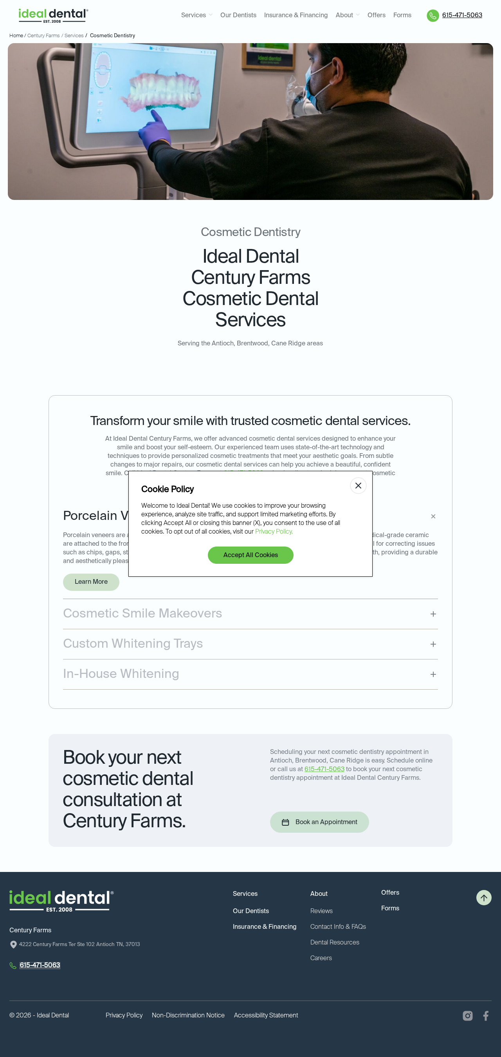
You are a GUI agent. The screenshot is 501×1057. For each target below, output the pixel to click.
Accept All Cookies (250, 555)
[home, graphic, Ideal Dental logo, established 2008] (53, 16)
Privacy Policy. (274, 532)
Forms (402, 16)
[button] (196, 16)
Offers (377, 16)
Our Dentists (238, 16)
